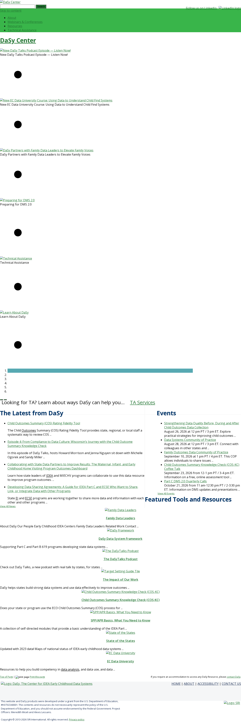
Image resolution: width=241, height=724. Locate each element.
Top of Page (6, 676)
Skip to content (10, 10)
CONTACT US (231, 684)
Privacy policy (76, 719)
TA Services (142, 402)
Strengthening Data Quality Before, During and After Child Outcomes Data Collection (201, 425)
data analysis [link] (70, 669)
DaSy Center (18, 40)
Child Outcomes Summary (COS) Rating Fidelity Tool (44, 423)
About (12, 18)
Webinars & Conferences (25, 22)
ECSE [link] (28, 498)
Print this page (37, 676)
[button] (100, 371)
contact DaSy (233, 676)
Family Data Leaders (120, 518)
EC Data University (120, 661)
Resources (15, 26)
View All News (8, 506)
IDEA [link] (49, 476)
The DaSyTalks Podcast (121, 559)
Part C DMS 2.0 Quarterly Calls (185, 481)
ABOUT (189, 684)
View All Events (166, 493)
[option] (96, 71)
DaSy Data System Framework (120, 539)
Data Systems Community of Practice (190, 440)
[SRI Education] (232, 703)
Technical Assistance (22, 30)
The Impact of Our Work (120, 579)
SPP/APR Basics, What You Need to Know (120, 620)
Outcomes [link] (29, 430)
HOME (176, 684)
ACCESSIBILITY (208, 684)
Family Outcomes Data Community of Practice (196, 452)
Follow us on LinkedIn (201, 8)
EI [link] (17, 498)
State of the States (120, 641)
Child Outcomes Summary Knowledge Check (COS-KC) (121, 600)
